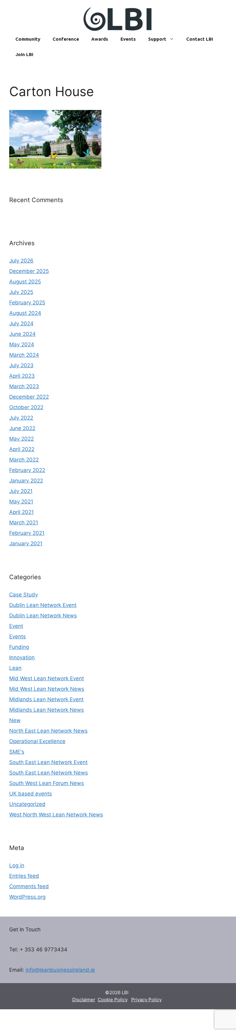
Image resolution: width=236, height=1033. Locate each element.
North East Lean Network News (48, 731)
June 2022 (22, 428)
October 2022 (26, 407)
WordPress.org (27, 897)
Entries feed (24, 876)
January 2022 (26, 481)
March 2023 (24, 386)
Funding (19, 647)
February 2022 (27, 470)
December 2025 (29, 271)
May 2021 (21, 501)
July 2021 (21, 491)
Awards (99, 39)
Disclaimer (83, 999)
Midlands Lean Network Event (46, 699)
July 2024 (21, 323)
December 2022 (29, 397)
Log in (16, 865)
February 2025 (27, 302)
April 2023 (22, 376)
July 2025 (21, 292)
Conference (66, 39)
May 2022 (21, 439)
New (15, 720)
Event (16, 626)
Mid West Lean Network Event (46, 678)
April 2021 (21, 512)
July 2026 (21, 261)
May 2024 (21, 344)
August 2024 (25, 313)
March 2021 (23, 522)
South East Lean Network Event (48, 762)
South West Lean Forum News (46, 783)
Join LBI (24, 54)
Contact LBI (199, 39)
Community (27, 39)
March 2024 (24, 355)
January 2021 (25, 543)
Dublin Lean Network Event (43, 605)
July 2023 (21, 365)
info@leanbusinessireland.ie (60, 970)
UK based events (30, 794)
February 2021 (27, 533)
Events (128, 39)
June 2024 (22, 334)
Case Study (23, 595)
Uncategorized (27, 804)
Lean (15, 668)
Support (157, 39)
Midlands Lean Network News (46, 710)
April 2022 (21, 449)
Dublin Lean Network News (43, 615)
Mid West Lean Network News (46, 689)
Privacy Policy (146, 999)
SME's (16, 752)
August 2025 (25, 282)
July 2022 (21, 418)
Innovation (22, 657)
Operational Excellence (37, 741)
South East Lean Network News (48, 773)
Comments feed (29, 886)
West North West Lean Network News (56, 814)
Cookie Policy (113, 999)
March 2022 (24, 460)
